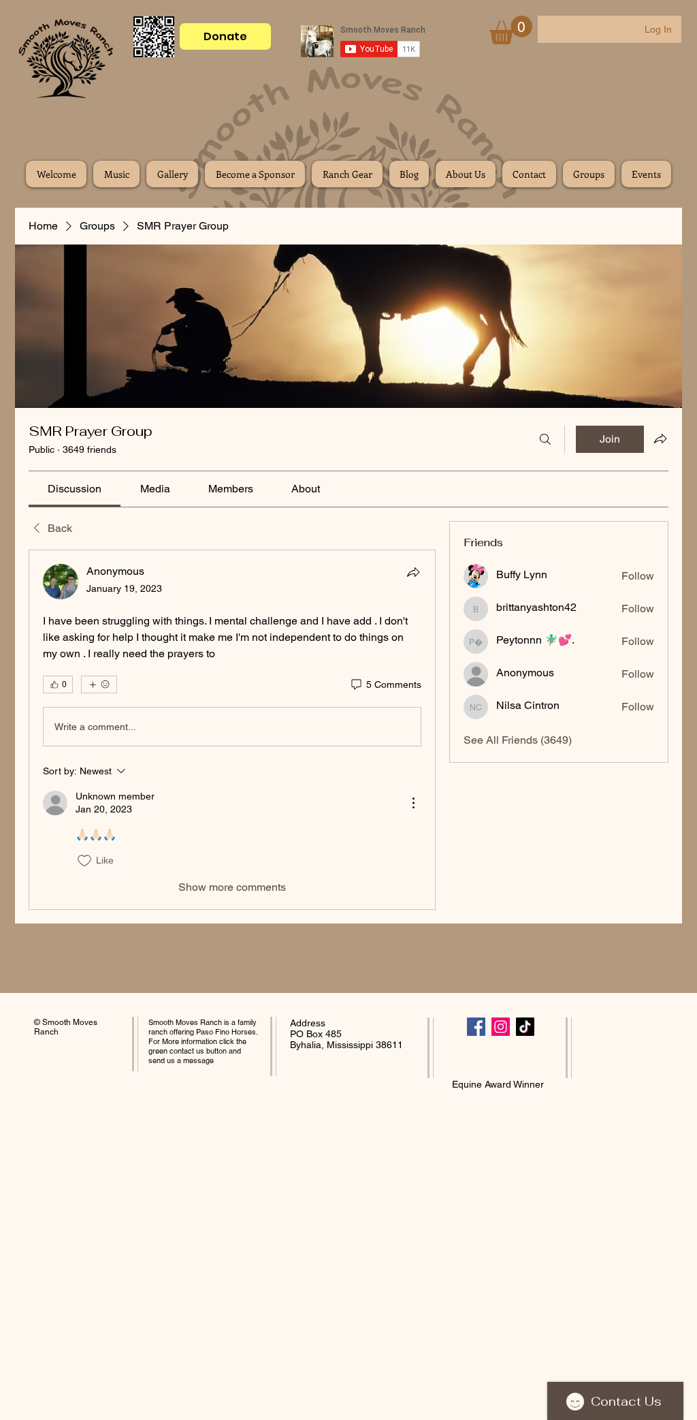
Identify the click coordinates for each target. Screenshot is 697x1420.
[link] (74, 488)
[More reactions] (99, 684)
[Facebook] (476, 1026)
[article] (232, 729)
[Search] (545, 439)
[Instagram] (500, 1026)
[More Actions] (413, 803)
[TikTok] (525, 1026)
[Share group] (660, 438)
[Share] (413, 572)
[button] (510, 30)
